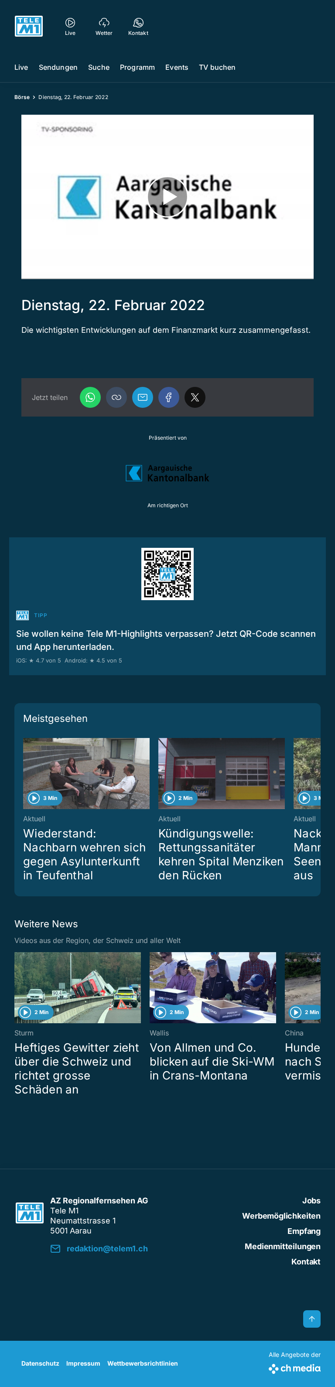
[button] (116, 397)
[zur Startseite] (29, 26)
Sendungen (58, 67)
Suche (98, 67)
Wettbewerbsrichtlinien (142, 1363)
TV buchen (217, 67)
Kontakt (306, 1261)
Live (21, 67)
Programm (137, 67)
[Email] (142, 397)
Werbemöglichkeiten (281, 1215)
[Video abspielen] (167, 197)
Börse (22, 97)
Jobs (311, 1200)
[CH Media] (295, 1367)
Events (176, 67)
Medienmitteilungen (283, 1246)
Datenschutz (40, 1363)
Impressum (83, 1363)
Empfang (304, 1231)
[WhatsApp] (90, 397)
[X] (195, 397)
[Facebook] (168, 397)
